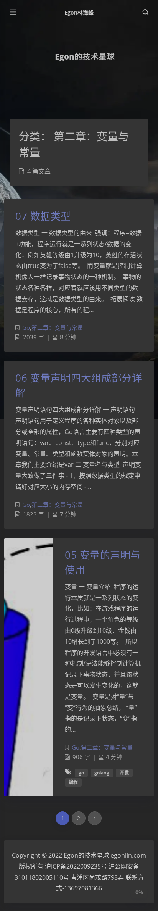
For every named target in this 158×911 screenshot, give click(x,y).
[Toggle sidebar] (12, 12)
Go (26, 327)
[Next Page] (95, 818)
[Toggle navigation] (145, 12)
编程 (73, 782)
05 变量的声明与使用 (103, 562)
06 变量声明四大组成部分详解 (78, 385)
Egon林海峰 (79, 12)
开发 (124, 772)
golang (101, 772)
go (81, 772)
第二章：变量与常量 (57, 327)
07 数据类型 (43, 216)
